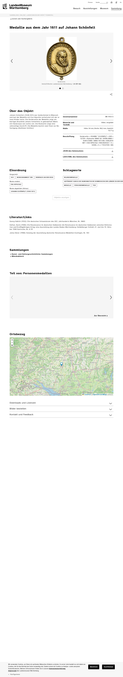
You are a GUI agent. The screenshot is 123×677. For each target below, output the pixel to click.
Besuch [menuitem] (76, 8)
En (121, 2)
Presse (90, 2)
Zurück (12, 61)
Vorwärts (111, 61)
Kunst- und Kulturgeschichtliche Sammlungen (32, 254)
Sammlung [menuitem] (116, 8)
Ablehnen (94, 667)
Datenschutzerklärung (57, 668)
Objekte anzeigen (61, 197)
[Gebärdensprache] (116, 2)
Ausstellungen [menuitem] (90, 8)
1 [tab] (60, 89)
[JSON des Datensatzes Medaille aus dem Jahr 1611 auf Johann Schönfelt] (112, 151)
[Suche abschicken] (107, 3)
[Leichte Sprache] (111, 2)
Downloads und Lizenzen (23, 403)
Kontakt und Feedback (21, 414)
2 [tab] (63, 89)
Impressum (12, 671)
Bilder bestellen (18, 409)
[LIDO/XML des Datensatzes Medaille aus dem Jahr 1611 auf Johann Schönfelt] (112, 157)
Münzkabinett (18, 256)
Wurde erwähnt (15, 181)
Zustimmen (108, 667)
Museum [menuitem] (104, 8)
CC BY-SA (77, 84)
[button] (61, 364)
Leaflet (87, 394)
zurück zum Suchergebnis (22, 19)
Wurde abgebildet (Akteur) (19, 188)
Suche (98, 2)
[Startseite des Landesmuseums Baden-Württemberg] (17, 8)
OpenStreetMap (100, 394)
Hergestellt (14, 174)
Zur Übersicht (100, 316)
